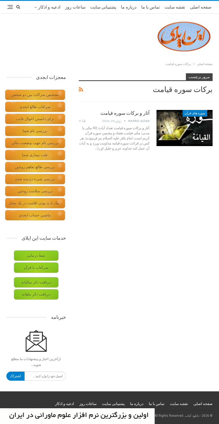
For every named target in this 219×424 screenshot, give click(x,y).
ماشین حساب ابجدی (35, 215)
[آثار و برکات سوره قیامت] (185, 128)
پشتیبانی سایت (103, 7)
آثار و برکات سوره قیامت (125, 113)
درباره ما (128, 7)
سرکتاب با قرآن (36, 268)
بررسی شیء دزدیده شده (35, 179)
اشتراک (15, 376)
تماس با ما (150, 7)
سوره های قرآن (195, 113)
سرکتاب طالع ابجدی (35, 107)
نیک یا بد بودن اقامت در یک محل (34, 203)
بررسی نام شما (35, 131)
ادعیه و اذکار (49, 7)
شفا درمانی (36, 256)
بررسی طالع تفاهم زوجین (35, 167)
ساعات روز (75, 7)
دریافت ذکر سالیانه (36, 282)
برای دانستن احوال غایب (35, 119)
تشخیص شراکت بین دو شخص (35, 95)
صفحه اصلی (201, 7)
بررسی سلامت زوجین (35, 191)
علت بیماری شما (35, 155)
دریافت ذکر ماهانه (36, 294)
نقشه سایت (175, 7)
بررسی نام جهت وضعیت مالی (35, 143)
